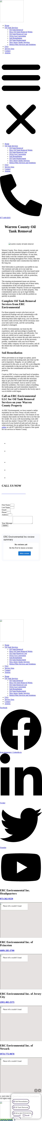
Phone (4, 512)
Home (7, 26)
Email (4, 510)
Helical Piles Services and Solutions (22, 44)
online (4, 427)
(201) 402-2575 (7, 1002)
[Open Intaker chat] (14, 1120)
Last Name (6, 507)
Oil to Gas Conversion (17, 36)
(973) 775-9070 (7, 1054)
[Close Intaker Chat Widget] (39, 1090)
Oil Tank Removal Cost (18, 34)
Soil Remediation (15, 38)
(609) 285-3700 (7, 950)
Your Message (7, 523)
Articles (7, 53)
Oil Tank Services (11, 28)
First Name (6, 505)
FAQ (6, 47)
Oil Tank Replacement (17, 40)
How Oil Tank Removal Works (20, 32)
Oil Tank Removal (16, 30)
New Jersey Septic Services (19, 42)
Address (5, 515)
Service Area (9, 49)
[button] (21, 98)
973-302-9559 (6, 898)
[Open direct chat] (36, 1090)
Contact (7, 51)
